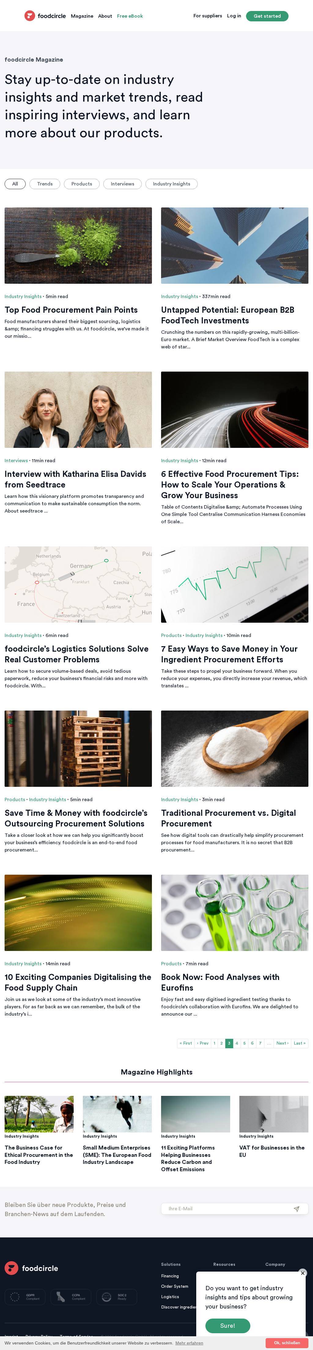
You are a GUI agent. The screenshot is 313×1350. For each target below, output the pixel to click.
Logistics (170, 1297)
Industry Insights (171, 184)
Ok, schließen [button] (287, 1343)
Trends (45, 184)
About (105, 16)
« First (186, 1043)
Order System (174, 1286)
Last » (300, 1043)
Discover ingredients (181, 1307)
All (15, 184)
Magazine (82, 16)
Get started (267, 16)
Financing (170, 1276)
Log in (234, 15)
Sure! (227, 1326)
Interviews (122, 184)
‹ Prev (202, 1043)
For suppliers (207, 15)
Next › (282, 1043)
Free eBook (130, 16)
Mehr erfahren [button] (189, 1343)
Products (82, 184)
